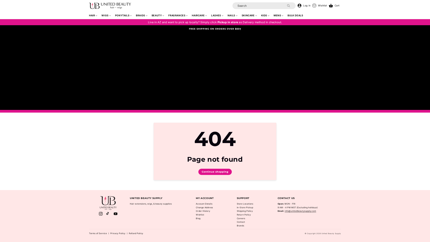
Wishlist (200, 214)
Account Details (204, 204)
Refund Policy (136, 233)
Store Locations (245, 204)
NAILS (231, 15)
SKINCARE (248, 15)
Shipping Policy (245, 211)
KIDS (264, 15)
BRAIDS (140, 15)
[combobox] (264, 5)
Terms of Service (98, 233)
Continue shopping (215, 171)
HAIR (92, 15)
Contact (241, 222)
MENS (277, 15)
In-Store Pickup (245, 207)
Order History (203, 211)
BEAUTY (157, 15)
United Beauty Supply (331, 233)
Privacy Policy (117, 233)
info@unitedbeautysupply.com (300, 211)
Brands (240, 225)
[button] (93, 15)
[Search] (288, 5)
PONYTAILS (122, 15)
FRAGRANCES (176, 15)
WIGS (104, 15)
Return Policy (244, 214)
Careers (241, 218)
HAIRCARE (198, 15)
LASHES (216, 15)
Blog (198, 218)
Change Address (204, 207)
